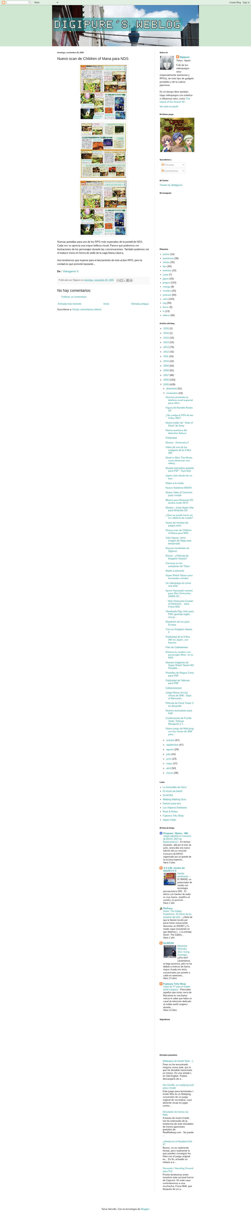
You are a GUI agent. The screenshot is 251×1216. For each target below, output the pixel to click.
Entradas (169, 164)
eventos (167, 270)
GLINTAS (168, 795)
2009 (166, 365)
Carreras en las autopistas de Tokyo (178, 564)
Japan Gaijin (169, 819)
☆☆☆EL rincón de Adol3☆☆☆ (174, 869)
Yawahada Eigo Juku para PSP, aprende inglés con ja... (180, 614)
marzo (170, 772)
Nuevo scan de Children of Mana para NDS (179, 531)
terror (166, 307)
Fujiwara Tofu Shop (173, 815)
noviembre (172, 393)
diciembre (172, 388)
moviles (167, 290)
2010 (166, 361)
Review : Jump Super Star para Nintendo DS (180, 509)
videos (166, 315)
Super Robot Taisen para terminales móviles (179, 577)
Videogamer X (71, 271)
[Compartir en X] (124, 280)
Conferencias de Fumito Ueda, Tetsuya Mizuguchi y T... (179, 721)
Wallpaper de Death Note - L (178, 1061)
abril (169, 768)
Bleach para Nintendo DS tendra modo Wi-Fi (179, 501)
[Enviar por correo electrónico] (118, 280)
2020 (166, 328)
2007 (166, 375)
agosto (170, 749)
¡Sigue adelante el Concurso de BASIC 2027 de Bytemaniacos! (177, 839)
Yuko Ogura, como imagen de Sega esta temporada (178, 540)
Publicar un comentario (73, 296)
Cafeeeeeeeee (174, 688)
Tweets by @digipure (171, 185)
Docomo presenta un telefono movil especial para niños (179, 400)
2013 (166, 347)
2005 (166, 384)
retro (165, 299)
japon (166, 278)
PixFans (168, 908)
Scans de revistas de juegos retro (177, 524)
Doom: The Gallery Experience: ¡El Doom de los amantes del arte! (177, 914)
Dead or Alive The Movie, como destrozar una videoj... (179, 460)
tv (164, 311)
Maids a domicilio (175, 570)
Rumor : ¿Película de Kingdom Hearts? (177, 557)
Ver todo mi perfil (169, 106)
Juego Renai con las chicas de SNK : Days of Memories (178, 695)
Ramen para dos (172, 803)
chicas (166, 262)
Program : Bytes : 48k (175, 833)
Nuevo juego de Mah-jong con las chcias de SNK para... (180, 731)
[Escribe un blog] (121, 280)
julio (168, 754)
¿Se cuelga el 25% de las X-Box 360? (179, 416)
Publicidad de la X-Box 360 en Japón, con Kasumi (178, 639)
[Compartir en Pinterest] (131, 280)
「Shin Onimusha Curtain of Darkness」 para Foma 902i (179, 604)
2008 (166, 370)
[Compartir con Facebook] (128, 280)
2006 (166, 379)
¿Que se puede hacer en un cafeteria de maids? (179, 516)
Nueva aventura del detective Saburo (176, 431)
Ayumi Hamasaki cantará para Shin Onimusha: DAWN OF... (179, 593)
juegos (166, 282)
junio (169, 758)
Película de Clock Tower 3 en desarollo (179, 704)
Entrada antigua (140, 303)
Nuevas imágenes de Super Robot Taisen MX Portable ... (180, 665)
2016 (166, 333)
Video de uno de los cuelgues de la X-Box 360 (178, 450)
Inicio (106, 303)
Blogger (145, 1209)
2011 (166, 356)
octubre (170, 740)
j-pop (165, 274)
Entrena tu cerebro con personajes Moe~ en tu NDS (179, 655)
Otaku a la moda (175, 483)
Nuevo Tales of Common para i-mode (179, 494)
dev (165, 266)
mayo (169, 763)
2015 (166, 337)
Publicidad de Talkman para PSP (178, 682)
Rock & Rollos (170, 811)
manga (166, 286)
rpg (164, 303)
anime (166, 254)
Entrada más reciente (69, 303)
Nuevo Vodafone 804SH (179, 487)
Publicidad (171, 437)
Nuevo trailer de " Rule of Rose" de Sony (179, 424)
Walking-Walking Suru (174, 799)
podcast (167, 294)
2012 (166, 351)
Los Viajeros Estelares (175, 807)
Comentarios (171, 170)
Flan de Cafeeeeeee (177, 647)
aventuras (168, 258)
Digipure (185, 57)
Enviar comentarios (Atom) (87, 309)
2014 (166, 342)
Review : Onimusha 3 (177, 442)
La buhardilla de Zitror (175, 787)
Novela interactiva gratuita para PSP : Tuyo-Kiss (180, 469)
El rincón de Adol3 (172, 791)
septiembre (172, 744)
